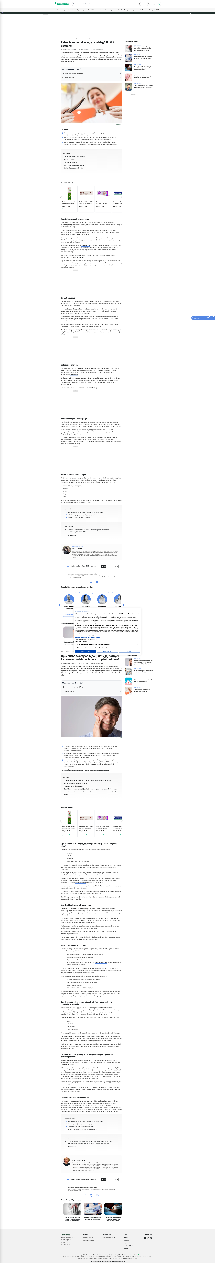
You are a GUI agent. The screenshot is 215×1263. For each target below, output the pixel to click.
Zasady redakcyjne (129, 1246)
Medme (62, 38)
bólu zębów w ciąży (101, 963)
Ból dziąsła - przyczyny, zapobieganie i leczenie (81, 515)
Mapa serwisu (127, 1243)
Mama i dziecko (92, 10)
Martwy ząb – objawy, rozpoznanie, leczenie (81, 1124)
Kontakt (126, 1237)
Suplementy (80, 10)
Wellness (142, 10)
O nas (125, 1234)
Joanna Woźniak (99, 49)
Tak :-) (104, 566)
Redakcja (126, 1240)
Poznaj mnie (68, 614)
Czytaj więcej (72, 535)
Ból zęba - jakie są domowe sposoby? (79, 518)
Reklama (126, 1248)
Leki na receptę (60, 10)
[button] (85, 582)
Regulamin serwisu (87, 1238)
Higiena (112, 10)
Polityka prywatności (88, 1241)
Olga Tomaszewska (99, 663)
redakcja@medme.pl (109, 1238)
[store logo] (61, 3)
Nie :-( (116, 566)
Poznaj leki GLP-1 (154, 10)
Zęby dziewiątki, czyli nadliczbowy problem (81, 1127)
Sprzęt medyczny (123, 10)
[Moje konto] (159, 4)
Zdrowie (70, 10)
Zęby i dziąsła (82, 38)
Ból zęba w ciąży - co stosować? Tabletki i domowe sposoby (85, 512)
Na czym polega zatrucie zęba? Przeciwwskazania (82, 1129)
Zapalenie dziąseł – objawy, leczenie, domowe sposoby (90, 770)
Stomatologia (74, 38)
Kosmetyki (103, 10)
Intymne (134, 10)
